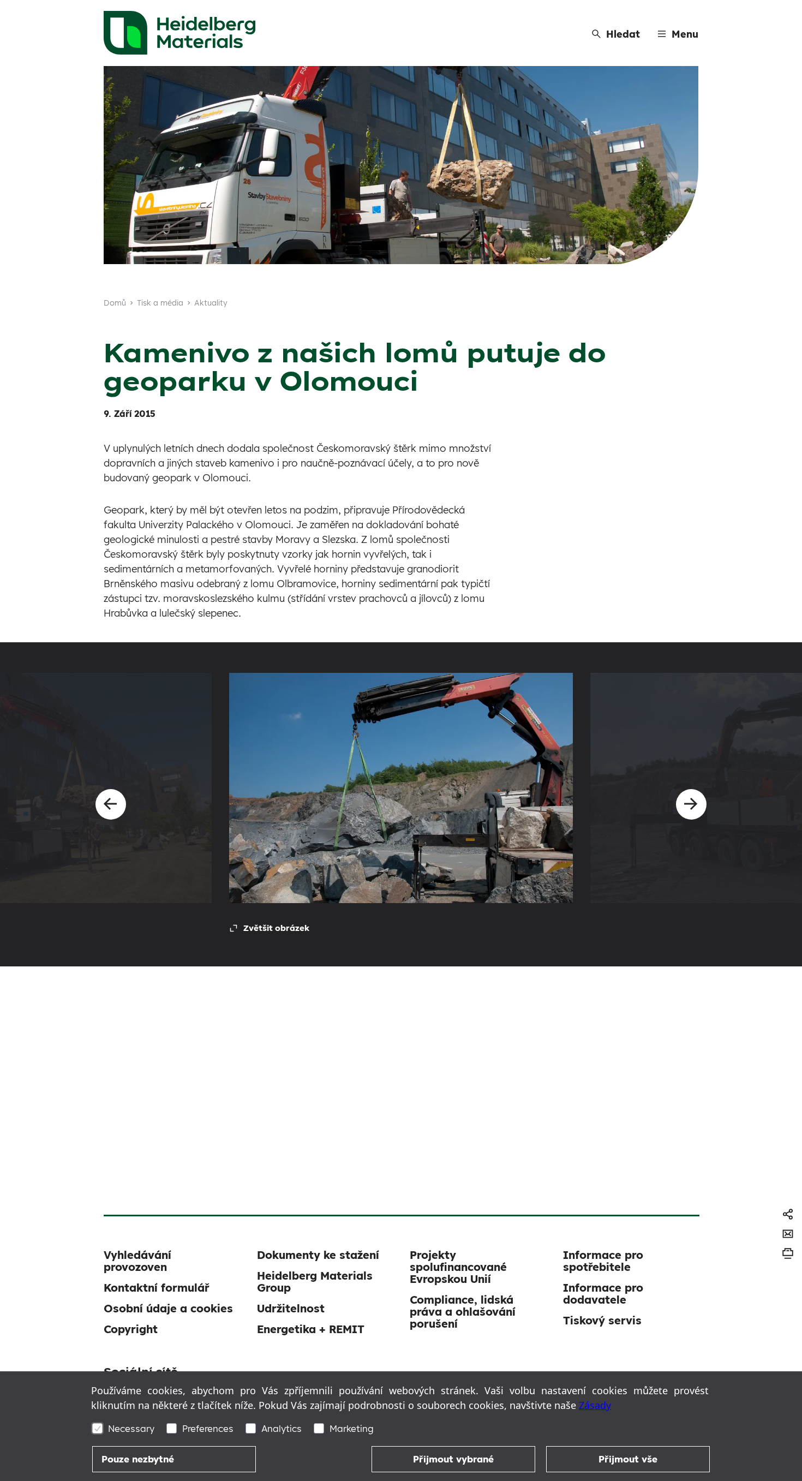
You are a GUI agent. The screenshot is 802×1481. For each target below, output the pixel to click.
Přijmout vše (627, 1459)
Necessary (131, 1428)
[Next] (691, 804)
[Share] (787, 1214)
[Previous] (110, 804)
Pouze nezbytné (137, 1459)
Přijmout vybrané (453, 1459)
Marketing (352, 1428)
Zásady (595, 1405)
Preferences (208, 1428)
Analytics (281, 1428)
